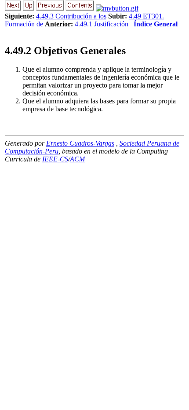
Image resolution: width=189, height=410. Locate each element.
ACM (77, 159)
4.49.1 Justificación (101, 24)
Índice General (156, 24)
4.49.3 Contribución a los (71, 16)
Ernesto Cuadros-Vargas (80, 143)
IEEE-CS (55, 159)
